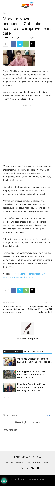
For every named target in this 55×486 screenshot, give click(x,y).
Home (5, 13)
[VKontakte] (33, 468)
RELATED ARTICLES (12, 352)
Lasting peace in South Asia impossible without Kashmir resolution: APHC (31, 374)
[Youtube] (38, 468)
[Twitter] (20, 44)
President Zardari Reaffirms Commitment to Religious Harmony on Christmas (31, 387)
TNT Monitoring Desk (13, 38)
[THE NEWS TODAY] (27, 5)
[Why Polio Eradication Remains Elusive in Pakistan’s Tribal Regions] (9, 361)
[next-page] (8, 397)
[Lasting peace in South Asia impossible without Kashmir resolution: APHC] (9, 374)
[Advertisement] (27, 134)
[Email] (32, 44)
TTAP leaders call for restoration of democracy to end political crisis (14, 309)
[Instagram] (22, 468)
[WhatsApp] (26, 44)
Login (49, 415)
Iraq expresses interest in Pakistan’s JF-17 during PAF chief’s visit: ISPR (40, 309)
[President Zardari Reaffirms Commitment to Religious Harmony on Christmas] (9, 387)
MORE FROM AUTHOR (33, 352)
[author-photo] (27, 335)
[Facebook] (13, 44)
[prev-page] (4, 397)
